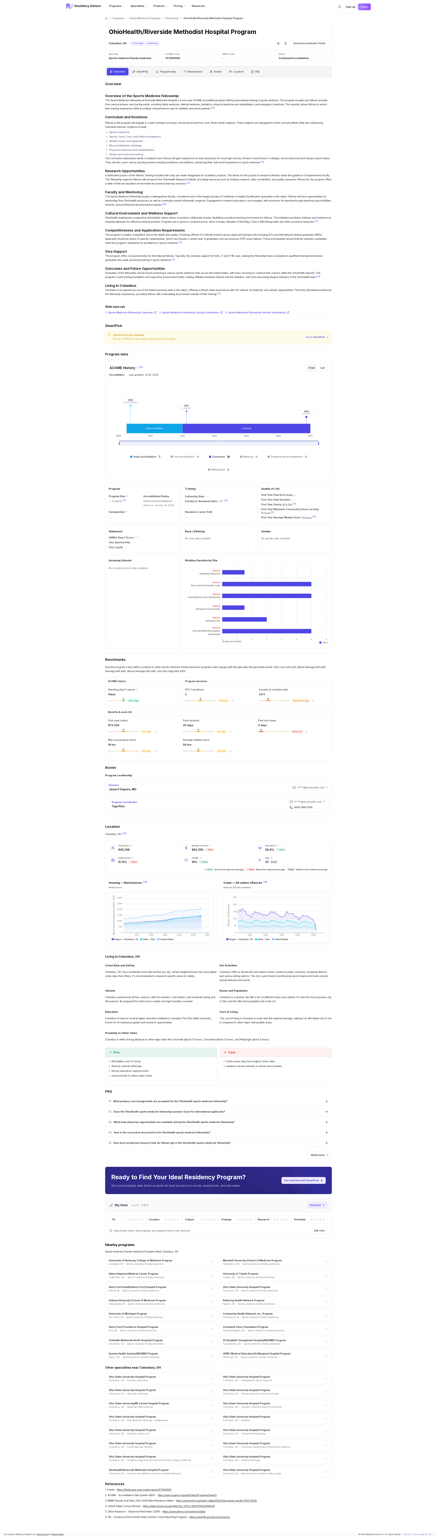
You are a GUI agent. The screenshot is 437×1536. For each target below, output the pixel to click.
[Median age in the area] (271, 858)
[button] (339, 6)
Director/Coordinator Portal (309, 43)
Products (159, 6)
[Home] (106, 18)
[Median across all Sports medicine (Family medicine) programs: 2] (232, 701)
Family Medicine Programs (144, 18)
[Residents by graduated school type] (126, 511)
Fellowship (172, 18)
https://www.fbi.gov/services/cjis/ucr (209, 1517)
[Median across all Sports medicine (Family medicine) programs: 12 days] (306, 731)
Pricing (178, 6)
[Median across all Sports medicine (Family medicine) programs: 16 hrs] (155, 751)
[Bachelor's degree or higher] (277, 845)
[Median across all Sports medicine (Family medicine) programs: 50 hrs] (230, 751)
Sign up (350, 6)
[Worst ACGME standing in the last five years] (137, 689)
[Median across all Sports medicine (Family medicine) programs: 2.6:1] (313, 701)
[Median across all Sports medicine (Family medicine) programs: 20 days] (230, 731)
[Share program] (278, 43)
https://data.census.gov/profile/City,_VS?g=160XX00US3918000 (179, 1506)
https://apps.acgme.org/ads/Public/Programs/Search (187, 1495)
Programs (115, 6)
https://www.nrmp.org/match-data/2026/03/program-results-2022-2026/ (216, 1500)
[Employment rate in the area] (133, 858)
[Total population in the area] (131, 845)
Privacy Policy (58, 1534)
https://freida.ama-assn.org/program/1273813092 (144, 1489)
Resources (198, 6)
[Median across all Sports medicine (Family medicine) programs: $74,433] (155, 731)
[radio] (129, 1219)
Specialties (137, 6)
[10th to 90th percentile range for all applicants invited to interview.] (136, 537)
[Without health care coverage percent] (200, 858)
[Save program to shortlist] (285, 43)
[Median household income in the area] (210, 845)
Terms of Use (42, 1534)
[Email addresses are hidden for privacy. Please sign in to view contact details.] (327, 787)
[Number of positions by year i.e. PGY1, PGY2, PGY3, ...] (127, 496)
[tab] (311, 368)
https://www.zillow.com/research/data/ (184, 1511)
